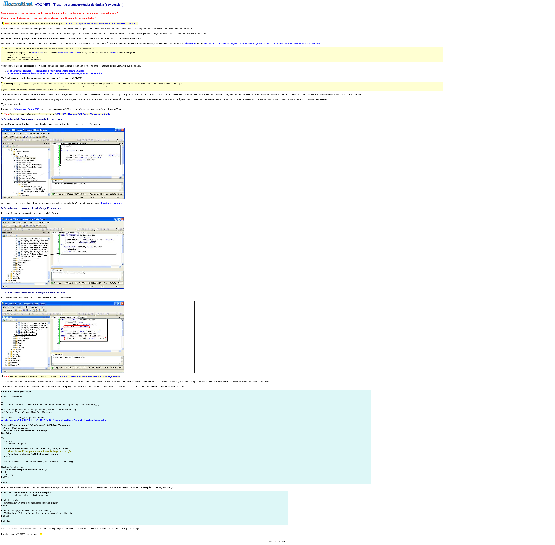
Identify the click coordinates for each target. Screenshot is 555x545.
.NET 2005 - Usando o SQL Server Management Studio (82, 114)
